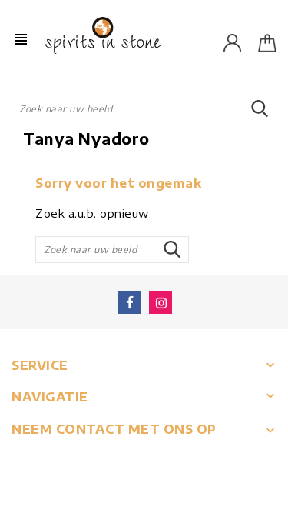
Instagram (160, 302)
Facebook (129, 302)
